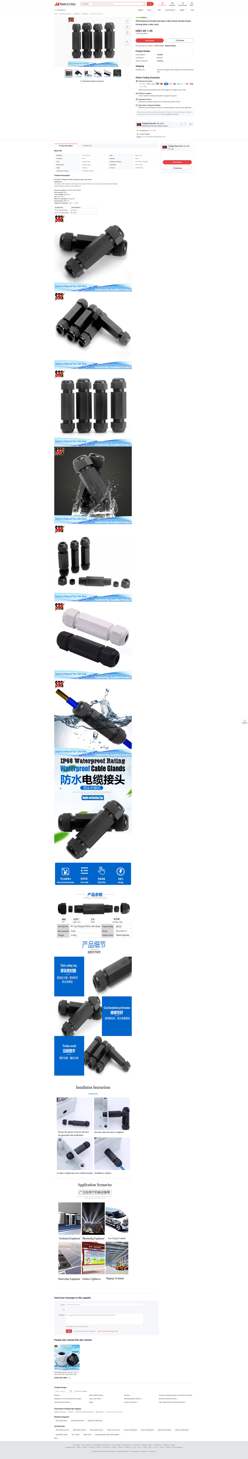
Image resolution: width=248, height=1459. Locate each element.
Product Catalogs (81, 1391)
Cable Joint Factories (113, 1430)
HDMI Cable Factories (79, 1430)
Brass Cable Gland (61, 1420)
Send (68, 1331)
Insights (173, 1445)
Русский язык (106, 1447)
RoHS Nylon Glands (62, 1434)
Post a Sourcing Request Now (108, 1331)
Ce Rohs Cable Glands (130, 1430)
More (56, 1438)
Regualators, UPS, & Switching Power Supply (67, 1399)
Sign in (192, 5)
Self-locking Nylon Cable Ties (132, 1399)
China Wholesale (116, 1445)
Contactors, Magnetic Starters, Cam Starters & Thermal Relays (177, 1395)
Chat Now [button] (181, 40)
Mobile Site (166, 1445)
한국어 (139, 1447)
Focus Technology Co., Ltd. (111, 1451)
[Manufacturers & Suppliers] (64, 4)
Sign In (139, 137)
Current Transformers (130, 1402)
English (79, 1447)
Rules (192, 10)
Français (98, 1447)
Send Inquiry (149, 40)
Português (91, 1447)
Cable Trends (87, 1434)
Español (85, 1447)
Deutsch (120, 1447)
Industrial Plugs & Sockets (62, 1402)
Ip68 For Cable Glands (182, 1430)
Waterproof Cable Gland (96, 14)
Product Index (157, 1445)
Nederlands (128, 1447)
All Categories (61, 10)
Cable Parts (76, 14)
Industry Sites (136, 1445)
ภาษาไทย (155, 1447)
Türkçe (162, 1447)
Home (55, 14)
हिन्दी (150, 1447)
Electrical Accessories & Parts (168, 1399)
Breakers (57, 1395)
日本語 (145, 1447)
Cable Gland (85, 14)
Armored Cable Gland (77, 1420)
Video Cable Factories (96, 1430)
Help (159, 10)
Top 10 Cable (75, 1434)
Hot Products (76, 1445)
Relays (91, 1402)
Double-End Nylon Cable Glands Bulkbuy (107, 1434)
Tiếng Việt (168, 1447)
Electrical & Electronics (65, 14)
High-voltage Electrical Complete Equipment (172, 1402)
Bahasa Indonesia (177, 1447)
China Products (86, 1445)
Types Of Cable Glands (164, 1430)
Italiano (114, 1447)
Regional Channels (147, 1445)
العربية (134, 1447)
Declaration (144, 1451)
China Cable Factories (62, 1430)
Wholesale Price (127, 1445)
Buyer (149, 10)
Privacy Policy (152, 1451)
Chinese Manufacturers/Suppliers (101, 1445)
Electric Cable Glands (147, 1430)
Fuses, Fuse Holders (95, 1399)
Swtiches (126, 1395)
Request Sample (170, 46)
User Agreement (135, 1451)
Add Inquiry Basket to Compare (93, 81)
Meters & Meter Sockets (96, 1395)
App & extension (170, 10)
